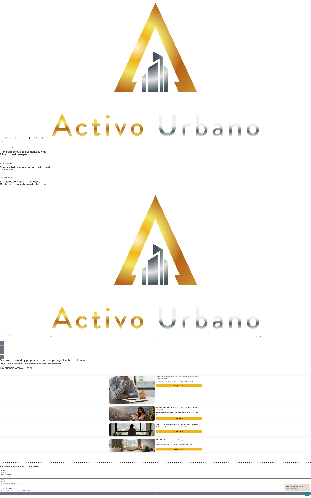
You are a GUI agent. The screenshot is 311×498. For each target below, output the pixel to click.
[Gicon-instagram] (2, 343)
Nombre (2, 470)
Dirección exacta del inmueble (9, 483)
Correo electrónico (6, 474)
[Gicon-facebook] (2, 348)
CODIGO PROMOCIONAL (7, 488)
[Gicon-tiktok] (2, 352)
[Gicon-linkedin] (2, 357)
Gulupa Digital (55, 360)
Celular (2, 479)
